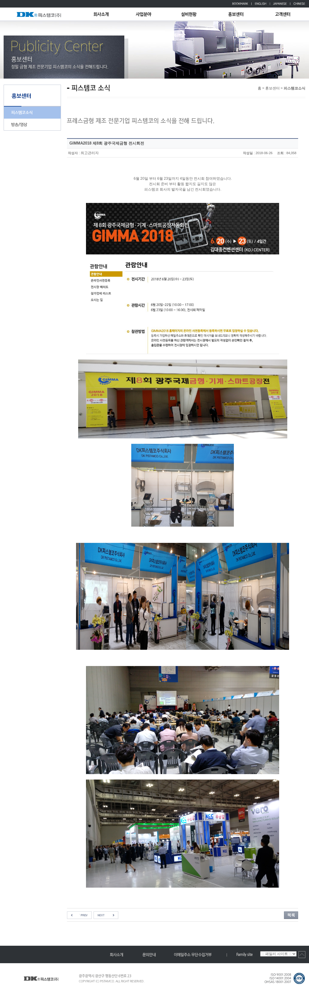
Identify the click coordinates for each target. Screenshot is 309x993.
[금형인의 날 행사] (106, 914)
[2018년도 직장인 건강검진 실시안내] (79, 914)
